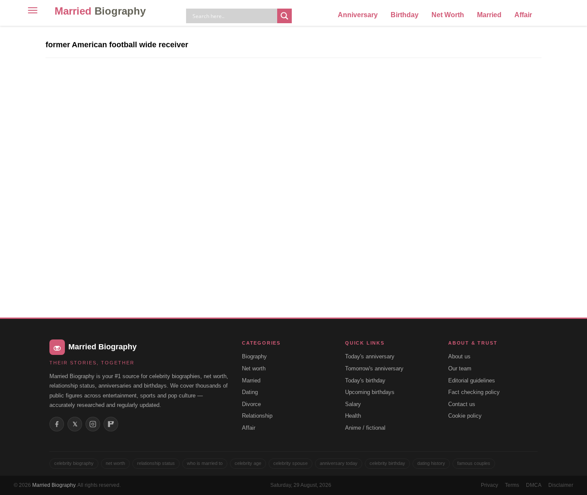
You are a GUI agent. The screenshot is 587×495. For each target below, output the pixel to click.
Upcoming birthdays (369, 392)
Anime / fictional (365, 428)
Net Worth (447, 14)
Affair (523, 14)
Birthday (405, 14)
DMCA (533, 485)
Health (353, 415)
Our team (459, 368)
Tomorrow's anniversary (374, 368)
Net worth (254, 368)
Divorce (251, 404)
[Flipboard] (111, 424)
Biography (254, 356)
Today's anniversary (369, 356)
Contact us (461, 404)
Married (100, 11)
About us (459, 356)
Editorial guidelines (471, 380)
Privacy (489, 485)
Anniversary (358, 14)
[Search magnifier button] (284, 16)
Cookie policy (465, 415)
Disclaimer (560, 485)
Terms (512, 485)
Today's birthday (365, 380)
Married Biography (53, 485)
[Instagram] (93, 424)
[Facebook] (56, 424)
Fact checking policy (474, 392)
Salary (353, 404)
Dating (250, 392)
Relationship (257, 415)
